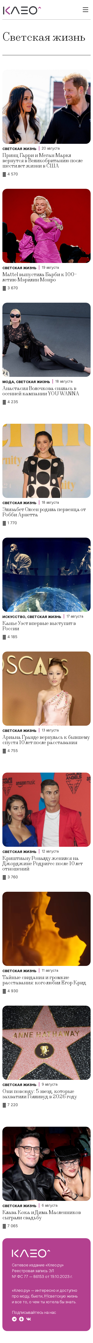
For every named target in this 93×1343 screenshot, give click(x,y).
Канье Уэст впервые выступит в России (39, 626)
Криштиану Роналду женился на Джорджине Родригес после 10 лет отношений (42, 863)
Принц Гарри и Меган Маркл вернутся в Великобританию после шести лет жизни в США (42, 160)
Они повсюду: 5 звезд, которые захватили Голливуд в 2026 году (39, 1094)
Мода (8, 382)
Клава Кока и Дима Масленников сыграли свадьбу (41, 1215)
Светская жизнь (19, 149)
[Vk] (28, 1319)
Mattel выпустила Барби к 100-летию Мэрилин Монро (39, 277)
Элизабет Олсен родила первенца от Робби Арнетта (44, 512)
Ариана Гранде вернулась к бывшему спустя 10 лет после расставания (46, 740)
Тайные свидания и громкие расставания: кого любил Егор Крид (44, 980)
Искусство (13, 617)
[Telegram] (14, 1319)
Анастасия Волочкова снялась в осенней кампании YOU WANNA (40, 391)
